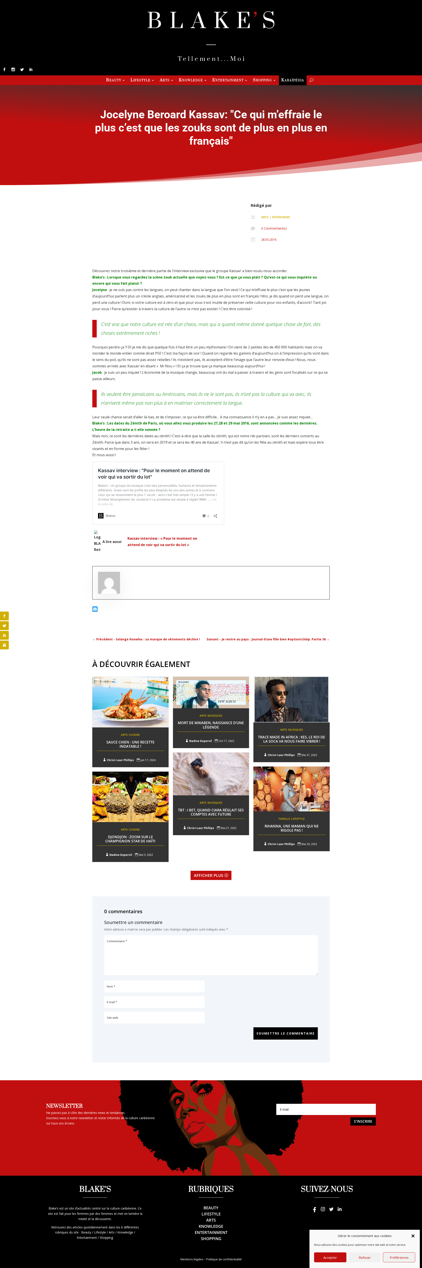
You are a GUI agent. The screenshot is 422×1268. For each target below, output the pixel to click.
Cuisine (134, 735)
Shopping (262, 81)
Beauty (113, 81)
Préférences (399, 1257)
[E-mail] (95, 610)
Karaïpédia (292, 81)
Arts (165, 81)
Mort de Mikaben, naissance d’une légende (211, 724)
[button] (413, 1236)
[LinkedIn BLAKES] (339, 1211)
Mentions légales (191, 1259)
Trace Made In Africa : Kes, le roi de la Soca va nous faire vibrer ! (291, 739)
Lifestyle (141, 81)
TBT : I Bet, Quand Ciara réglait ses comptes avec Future (211, 812)
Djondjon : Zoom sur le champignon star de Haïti (130, 839)
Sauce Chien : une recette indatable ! (130, 744)
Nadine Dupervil (200, 741)
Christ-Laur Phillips (120, 760)
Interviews (281, 217)
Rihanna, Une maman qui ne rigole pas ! (292, 828)
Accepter (330, 1257)
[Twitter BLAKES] (331, 1211)
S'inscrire (363, 1121)
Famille (284, 819)
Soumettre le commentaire (285, 1033)
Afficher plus (208, 875)
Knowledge (191, 81)
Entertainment (228, 81)
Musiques (214, 716)
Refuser (365, 1257)
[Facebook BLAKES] (314, 1211)
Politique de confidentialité (224, 1259)
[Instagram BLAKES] (323, 1211)
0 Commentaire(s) (274, 228)
